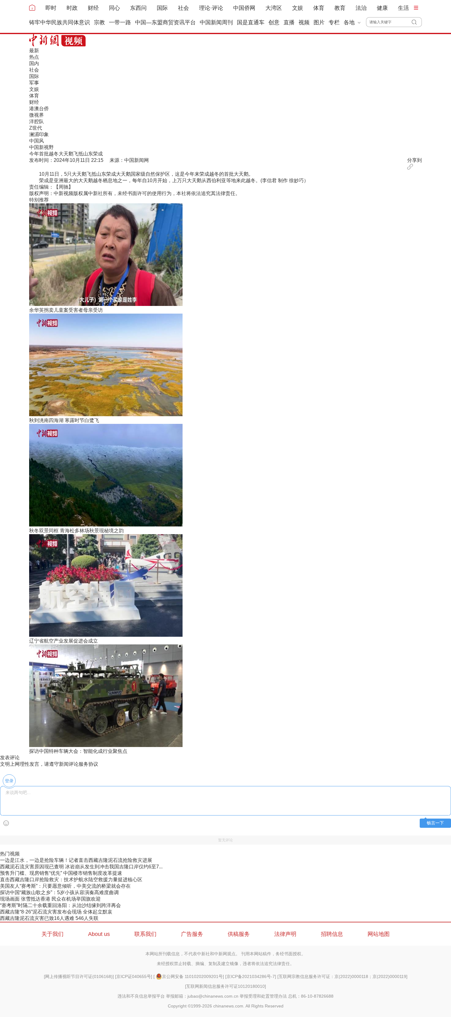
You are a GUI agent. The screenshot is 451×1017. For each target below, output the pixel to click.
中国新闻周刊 (216, 22)
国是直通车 (250, 22)
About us (99, 934)
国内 (34, 63)
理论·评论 (211, 8)
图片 (319, 22)
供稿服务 (239, 934)
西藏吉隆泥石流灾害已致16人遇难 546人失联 (49, 918)
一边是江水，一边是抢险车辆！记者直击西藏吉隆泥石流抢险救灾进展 (76, 860)
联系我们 (145, 934)
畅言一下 (435, 823)
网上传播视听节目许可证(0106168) (79, 976)
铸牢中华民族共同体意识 (59, 22)
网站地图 (379, 934)
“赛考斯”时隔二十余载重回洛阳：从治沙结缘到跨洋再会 (60, 905)
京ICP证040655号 (133, 976)
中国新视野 (41, 147)
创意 (273, 22)
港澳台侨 (39, 108)
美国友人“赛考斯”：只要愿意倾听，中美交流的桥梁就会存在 (65, 886)
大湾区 (273, 8)
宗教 (99, 22)
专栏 (334, 22)
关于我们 (52, 934)
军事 (34, 82)
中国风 (36, 140)
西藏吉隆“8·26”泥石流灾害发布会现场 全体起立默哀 (56, 911)
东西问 (138, 8)
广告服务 (192, 934)
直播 (289, 22)
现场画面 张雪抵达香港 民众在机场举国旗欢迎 (50, 899)
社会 (183, 8)
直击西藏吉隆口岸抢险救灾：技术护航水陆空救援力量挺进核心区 (71, 879)
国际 (162, 8)
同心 (114, 8)
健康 (382, 8)
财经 (93, 8)
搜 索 (417, 22)
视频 (304, 22)
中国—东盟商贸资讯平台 (165, 22)
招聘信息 (332, 934)
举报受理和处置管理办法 (263, 996)
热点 (34, 57)
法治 (361, 8)
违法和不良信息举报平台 (141, 996)
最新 (34, 50)
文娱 (297, 8)
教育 (339, 8)
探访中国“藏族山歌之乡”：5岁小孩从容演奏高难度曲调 (59, 892)
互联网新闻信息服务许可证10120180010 (225, 986)
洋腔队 (36, 121)
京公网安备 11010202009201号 (192, 976)
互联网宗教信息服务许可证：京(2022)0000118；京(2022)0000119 (342, 976)
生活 (403, 8)
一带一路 (120, 22)
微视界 (36, 115)
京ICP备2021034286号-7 (250, 976)
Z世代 (35, 128)
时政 (72, 8)
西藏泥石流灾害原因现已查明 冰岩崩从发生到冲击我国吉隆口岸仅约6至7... (81, 866)
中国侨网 (244, 8)
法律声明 (285, 934)
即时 (50, 8)
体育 (318, 8)
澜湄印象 (39, 134)
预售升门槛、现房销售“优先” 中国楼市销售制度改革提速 (61, 873)
